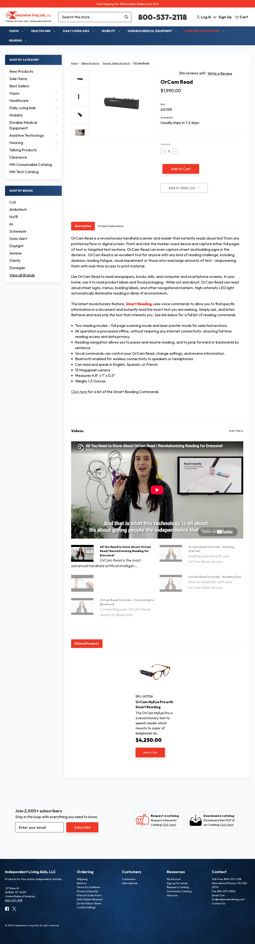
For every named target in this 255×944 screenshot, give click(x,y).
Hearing (16, 40)
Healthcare (41, 31)
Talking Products (23, 150)
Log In (205, 17)
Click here (79, 391)
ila (11, 224)
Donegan (17, 267)
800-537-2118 (162, 17)
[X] (176, 210)
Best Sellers (19, 86)
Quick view (155, 672)
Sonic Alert (18, 238)
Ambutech (18, 209)
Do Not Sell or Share (89, 903)
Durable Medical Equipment (150, 31)
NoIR (13, 216)
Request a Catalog (178, 887)
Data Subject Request (89, 899)
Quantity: (166, 144)
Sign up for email (177, 883)
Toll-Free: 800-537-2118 (226, 879)
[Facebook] (162, 210)
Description (83, 226)
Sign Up (225, 17)
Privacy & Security (87, 891)
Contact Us (218, 903)
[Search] (126, 17)
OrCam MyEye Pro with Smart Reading (154, 704)
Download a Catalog (179, 891)
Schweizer (18, 231)
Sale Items (18, 78)
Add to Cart (150, 752)
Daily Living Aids (76, 31)
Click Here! (169, 825)
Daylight (16, 245)
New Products (21, 71)
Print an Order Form (89, 895)
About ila (172, 895)
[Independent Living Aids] (28, 17)
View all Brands (22, 275)
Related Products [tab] (87, 643)
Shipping (82, 879)
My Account (174, 879)
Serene (15, 253)
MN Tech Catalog (24, 171)
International (129, 883)
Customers (129, 879)
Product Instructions (110, 226)
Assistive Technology (202, 31)
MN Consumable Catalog (30, 164)
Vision (14, 31)
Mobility (109, 31)
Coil (12, 202)
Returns (81, 883)
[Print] (169, 210)
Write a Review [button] (220, 73)
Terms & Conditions (88, 887)
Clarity (15, 260)
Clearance (18, 157)
